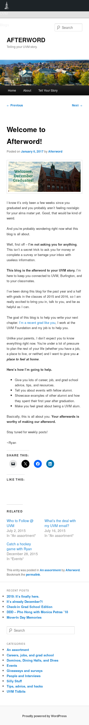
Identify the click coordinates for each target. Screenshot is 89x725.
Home (12, 90)
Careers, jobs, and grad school (30, 655)
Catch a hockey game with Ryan (19, 546)
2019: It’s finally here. (23, 596)
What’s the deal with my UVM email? (60, 523)
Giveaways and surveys (25, 670)
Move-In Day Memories (24, 617)
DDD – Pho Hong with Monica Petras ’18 (37, 611)
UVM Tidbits (16, 691)
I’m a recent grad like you (37, 322)
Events (12, 665)
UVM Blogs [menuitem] (7, 5)
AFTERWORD (26, 40)
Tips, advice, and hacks (25, 686)
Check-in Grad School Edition (29, 606)
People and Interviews (24, 675)
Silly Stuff (14, 681)
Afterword (55, 151)
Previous (15, 105)
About (27, 90)
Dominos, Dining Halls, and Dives (32, 660)
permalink (33, 574)
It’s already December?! (25, 601)
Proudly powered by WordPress (44, 716)
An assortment (50, 570)
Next (77, 105)
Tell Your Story (48, 90)
